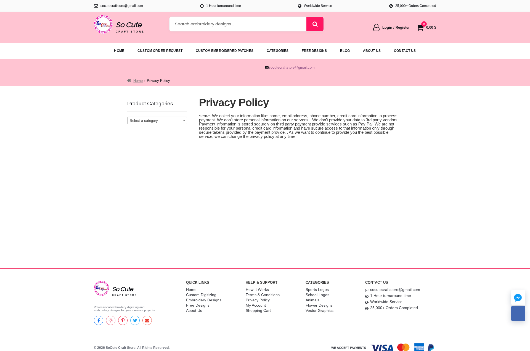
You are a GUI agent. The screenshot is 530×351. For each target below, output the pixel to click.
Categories (278, 51)
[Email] (147, 320)
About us (372, 51)
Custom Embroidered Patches (224, 51)
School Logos (317, 295)
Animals (312, 300)
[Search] (315, 24)
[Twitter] (135, 320)
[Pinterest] (123, 320)
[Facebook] (98, 320)
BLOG (345, 51)
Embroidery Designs (203, 300)
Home (119, 51)
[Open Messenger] (518, 297)
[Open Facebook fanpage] (518, 313)
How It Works (257, 289)
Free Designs (198, 305)
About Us (194, 310)
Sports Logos (317, 289)
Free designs (314, 51)
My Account (256, 305)
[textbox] (157, 121)
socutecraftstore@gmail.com (292, 67)
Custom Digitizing (201, 295)
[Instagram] (110, 320)
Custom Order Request (159, 51)
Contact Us (405, 51)
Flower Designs (319, 305)
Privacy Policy (258, 300)
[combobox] (157, 120)
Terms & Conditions (263, 295)
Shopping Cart (258, 310)
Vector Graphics (319, 310)
